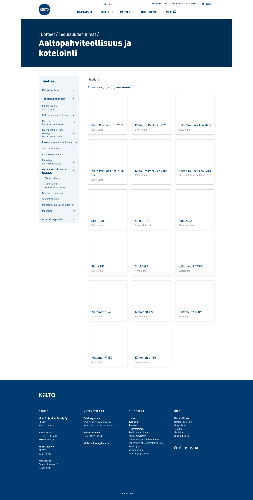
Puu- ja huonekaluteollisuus (52, 122)
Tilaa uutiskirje (181, 435)
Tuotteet (47, 34)
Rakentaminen (50, 90)
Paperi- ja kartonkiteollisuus (51, 161)
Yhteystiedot (190, 3)
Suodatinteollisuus (51, 148)
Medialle (178, 432)
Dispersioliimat (52, 178)
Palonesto (47, 210)
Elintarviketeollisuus (52, 154)
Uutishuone (156, 3)
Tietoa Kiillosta (181, 418)
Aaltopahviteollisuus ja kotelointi (54, 170)
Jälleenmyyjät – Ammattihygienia (146, 442)
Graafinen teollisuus (52, 193)
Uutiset (132, 418)
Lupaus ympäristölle (139, 453)
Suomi (208, 3)
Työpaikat (134, 421)
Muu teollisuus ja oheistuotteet (57, 204)
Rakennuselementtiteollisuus (57, 142)
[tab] (84, 12)
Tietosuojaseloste (183, 421)
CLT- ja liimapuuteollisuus (55, 114)
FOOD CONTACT (96, 87)
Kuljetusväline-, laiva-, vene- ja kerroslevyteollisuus (53, 133)
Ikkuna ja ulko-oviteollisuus (50, 107)
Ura (165, 3)
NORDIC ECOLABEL (123, 87)
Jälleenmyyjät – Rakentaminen (144, 439)
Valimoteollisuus (50, 198)
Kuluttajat (134, 446)
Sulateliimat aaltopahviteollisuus (55, 185)
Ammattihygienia (52, 219)
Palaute (178, 428)
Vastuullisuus (175, 3)
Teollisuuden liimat (77, 34)
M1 (109, 87)
